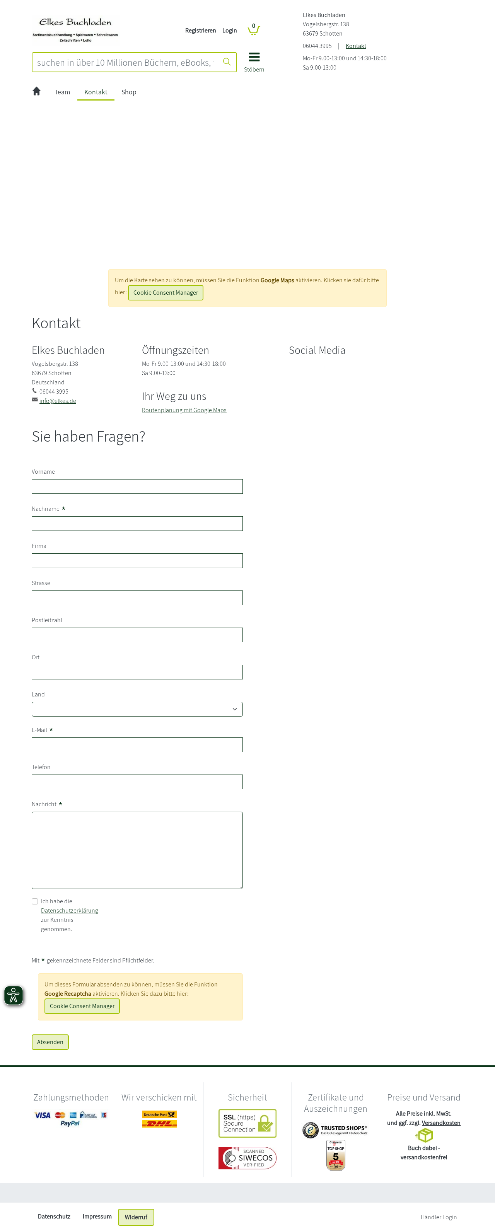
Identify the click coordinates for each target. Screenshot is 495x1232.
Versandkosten (441, 1123)
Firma (39, 546)
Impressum (97, 1216)
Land (38, 694)
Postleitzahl (47, 620)
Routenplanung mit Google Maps (184, 410)
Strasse (41, 583)
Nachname (49, 509)
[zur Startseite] (37, 92)
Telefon (41, 767)
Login (229, 30)
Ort (35, 657)
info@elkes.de (57, 401)
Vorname (43, 472)
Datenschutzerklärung (69, 910)
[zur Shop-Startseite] (76, 30)
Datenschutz (54, 1216)
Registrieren (200, 30)
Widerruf (136, 1217)
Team (62, 91)
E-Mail (43, 730)
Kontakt (356, 46)
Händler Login (439, 1217)
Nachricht (47, 805)
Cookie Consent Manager (165, 292)
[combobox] (125, 62)
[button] (254, 65)
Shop (129, 91)
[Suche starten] (227, 62)
